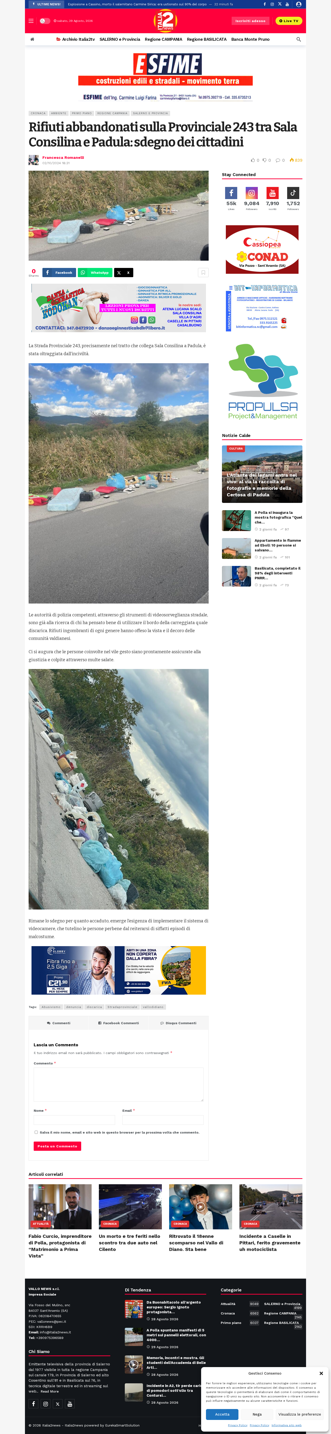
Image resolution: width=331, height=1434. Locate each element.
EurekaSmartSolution (122, 1425)
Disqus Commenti (181, 1023)
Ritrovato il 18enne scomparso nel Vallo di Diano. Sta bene (196, 1242)
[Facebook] (33, 1403)
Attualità (40, 1223)
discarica (94, 1007)
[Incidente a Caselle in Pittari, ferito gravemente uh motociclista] (270, 1206)
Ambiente (58, 113)
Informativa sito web (287, 1425)
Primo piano (82, 113)
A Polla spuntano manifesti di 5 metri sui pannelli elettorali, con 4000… (176, 1335)
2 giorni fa (268, 529)
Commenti (61, 1023)
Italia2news (51, 1425)
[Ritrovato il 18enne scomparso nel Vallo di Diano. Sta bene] (200, 1206)
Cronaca (38, 113)
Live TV (291, 21)
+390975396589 (49, 1338)
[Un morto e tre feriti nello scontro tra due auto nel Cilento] (130, 1206)
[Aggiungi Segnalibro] (203, 272)
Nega (257, 1414)
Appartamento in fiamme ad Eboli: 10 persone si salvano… (278, 545)
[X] (280, 4)
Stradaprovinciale (122, 1007)
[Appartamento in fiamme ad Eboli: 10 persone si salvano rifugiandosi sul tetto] (236, 548)
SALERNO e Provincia (150, 113)
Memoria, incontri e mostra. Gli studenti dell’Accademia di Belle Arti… (176, 1363)
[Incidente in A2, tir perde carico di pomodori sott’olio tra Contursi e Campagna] (134, 1392)
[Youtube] (287, 4)
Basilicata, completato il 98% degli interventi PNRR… (277, 573)
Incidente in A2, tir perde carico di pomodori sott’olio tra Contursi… (176, 1391)
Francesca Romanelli (63, 157)
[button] (321, 1373)
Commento (45, 1063)
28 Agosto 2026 (164, 1319)
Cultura (236, 448)
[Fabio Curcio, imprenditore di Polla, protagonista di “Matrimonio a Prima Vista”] (60, 1206)
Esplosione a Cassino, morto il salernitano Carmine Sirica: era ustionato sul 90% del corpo (137, 4)
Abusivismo (51, 1007)
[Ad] (165, 77)
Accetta (222, 1414)
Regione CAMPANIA (112, 113)
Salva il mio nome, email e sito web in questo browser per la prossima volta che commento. (119, 1132)
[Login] (298, 4)
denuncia (73, 1007)
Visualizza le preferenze (299, 1414)
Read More (50, 1391)
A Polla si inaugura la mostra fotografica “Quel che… (278, 517)
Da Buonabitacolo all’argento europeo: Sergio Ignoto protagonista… (174, 1307)
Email (128, 1110)
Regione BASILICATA (283, 1324)
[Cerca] (298, 39)
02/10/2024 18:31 (56, 163)
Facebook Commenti (121, 1023)
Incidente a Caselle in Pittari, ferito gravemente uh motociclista (269, 1242)
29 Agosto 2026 (164, 1347)
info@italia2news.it (55, 1332)
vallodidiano (153, 1007)
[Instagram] (45, 1403)
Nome (40, 1110)
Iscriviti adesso (251, 21)
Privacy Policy (237, 1425)
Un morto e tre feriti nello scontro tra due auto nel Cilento (129, 1242)
